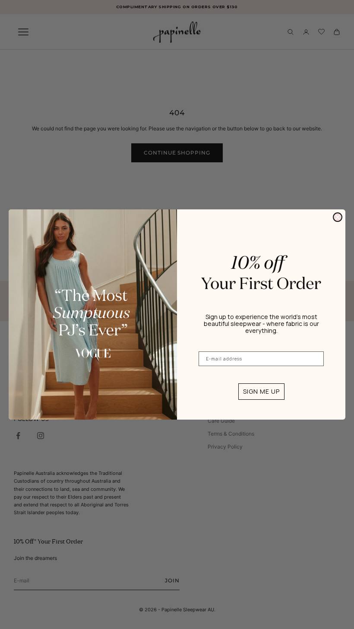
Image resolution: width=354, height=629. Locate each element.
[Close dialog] (337, 217)
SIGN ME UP (261, 391)
